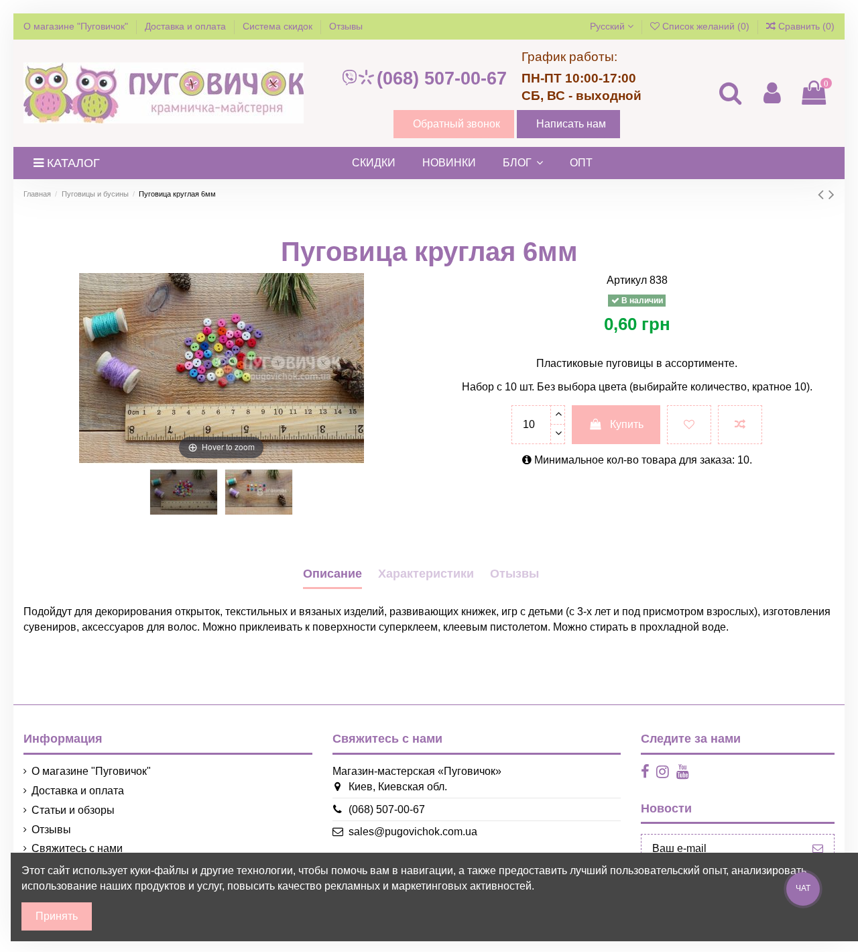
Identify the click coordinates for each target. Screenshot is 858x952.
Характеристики (426, 573)
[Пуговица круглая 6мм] (183, 492)
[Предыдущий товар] (823, 194)
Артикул (627, 280)
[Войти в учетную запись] (771, 93)
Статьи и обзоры (73, 810)
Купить (627, 424)
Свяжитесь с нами (77, 848)
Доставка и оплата (187, 26)
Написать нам (571, 123)
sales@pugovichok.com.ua (413, 831)
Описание (332, 573)
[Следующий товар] (832, 194)
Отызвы (514, 573)
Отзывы (346, 26)
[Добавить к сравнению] (740, 424)
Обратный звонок (456, 123)
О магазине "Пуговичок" (77, 26)
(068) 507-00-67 (442, 78)
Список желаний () (706, 26)
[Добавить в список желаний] (689, 424)
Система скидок (279, 26)
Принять (57, 916)
